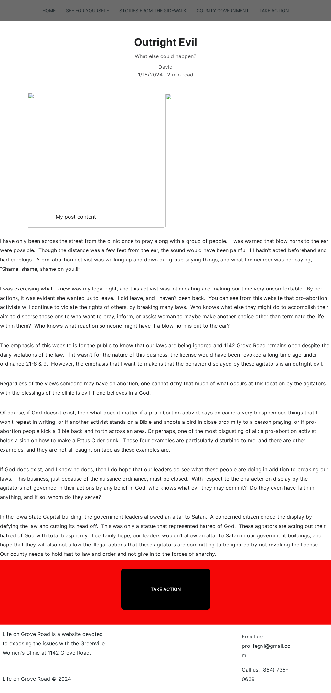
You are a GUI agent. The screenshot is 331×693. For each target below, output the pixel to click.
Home (49, 10)
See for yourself (87, 10)
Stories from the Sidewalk (152, 10)
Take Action (274, 10)
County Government (223, 10)
